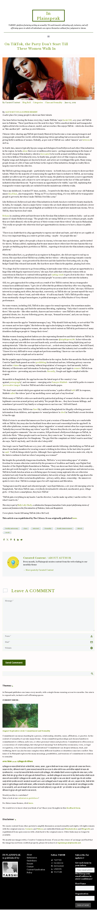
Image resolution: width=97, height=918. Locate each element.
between (86, 140)
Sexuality (48, 529)
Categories (38, 102)
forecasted (45, 154)
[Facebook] (4, 540)
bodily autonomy (12, 529)
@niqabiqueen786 (67, 339)
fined (35, 409)
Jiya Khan (13, 194)
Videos (40, 829)
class (25, 529)
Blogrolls (86, 829)
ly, (31, 505)
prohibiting (41, 362)
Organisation (81, 894)
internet (36, 529)
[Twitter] (7, 540)
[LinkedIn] (18, 540)
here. (74, 518)
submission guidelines (28, 798)
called (12, 393)
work (8, 533)
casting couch (58, 275)
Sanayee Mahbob (59, 382)
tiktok (80, 529)
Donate (30, 864)
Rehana (5, 216)
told (73, 390)
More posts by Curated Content (39, 570)
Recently (51, 371)
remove (77, 368)
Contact (30, 866)
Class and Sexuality (53, 102)
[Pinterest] (11, 540)
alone (25, 151)
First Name (80, 883)
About (29, 855)
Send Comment (14, 662)
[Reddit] (21, 540)
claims (16, 365)
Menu (48, 36)
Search (92, 673)
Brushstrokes (71, 829)
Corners (29, 829)
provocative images (11, 385)
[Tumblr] (14, 540)
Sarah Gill (67, 120)
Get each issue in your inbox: (83, 864)
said (7, 452)
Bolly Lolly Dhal (24, 505)
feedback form (73, 808)
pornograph (14, 382)
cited (62, 412)
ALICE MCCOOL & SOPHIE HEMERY (21, 112)
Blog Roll (26, 102)
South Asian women (64, 529)
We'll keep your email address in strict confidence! (84, 876)
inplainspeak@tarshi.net (69, 843)
